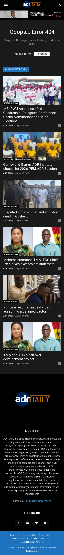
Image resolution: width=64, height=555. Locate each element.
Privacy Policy (45, 535)
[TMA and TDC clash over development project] (32, 336)
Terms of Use (29, 535)
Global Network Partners (32, 542)
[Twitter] (36, 523)
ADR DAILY (8, 125)
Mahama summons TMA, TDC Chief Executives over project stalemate (30, 262)
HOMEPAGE (42, 54)
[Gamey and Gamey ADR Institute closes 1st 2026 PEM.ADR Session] (32, 146)
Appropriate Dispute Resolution (18, 159)
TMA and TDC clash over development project (22, 357)
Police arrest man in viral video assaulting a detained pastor (26, 309)
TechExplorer (32, 551)
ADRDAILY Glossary (40, 538)
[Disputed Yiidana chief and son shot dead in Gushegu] (32, 194)
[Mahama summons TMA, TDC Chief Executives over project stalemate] (32, 241)
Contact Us (15, 535)
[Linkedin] (27, 523)
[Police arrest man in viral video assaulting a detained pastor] (32, 289)
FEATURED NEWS (11, 103)
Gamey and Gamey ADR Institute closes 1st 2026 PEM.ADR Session (30, 167)
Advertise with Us (20, 538)
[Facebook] (18, 523)
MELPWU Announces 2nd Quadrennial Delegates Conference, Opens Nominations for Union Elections (29, 115)
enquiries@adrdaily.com (38, 500)
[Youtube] (45, 523)
